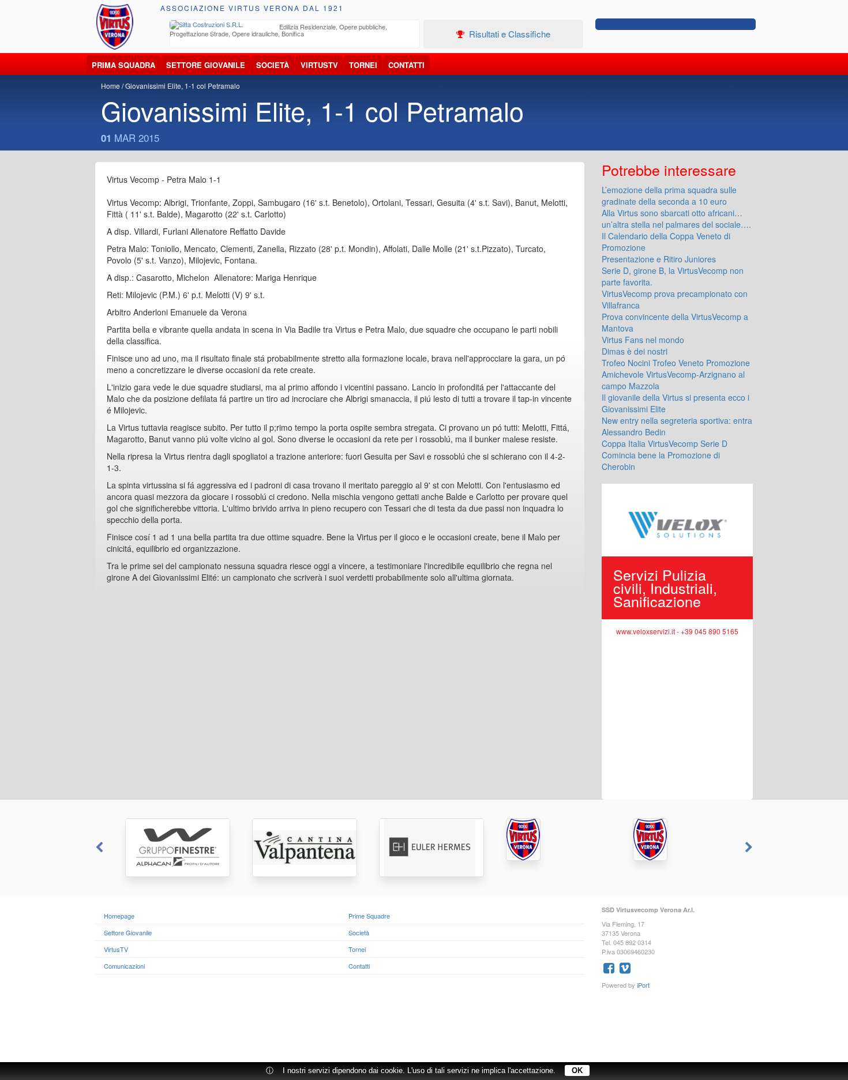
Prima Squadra (123, 64)
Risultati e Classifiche (508, 34)
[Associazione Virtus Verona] (115, 27)
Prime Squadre (369, 915)
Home (110, 86)
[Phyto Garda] (677, 839)
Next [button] (750, 847)
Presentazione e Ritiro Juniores (659, 259)
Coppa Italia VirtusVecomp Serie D (664, 443)
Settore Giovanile (205, 64)
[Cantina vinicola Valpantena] (297, 847)
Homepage (119, 915)
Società (272, 64)
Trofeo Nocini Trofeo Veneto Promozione (676, 362)
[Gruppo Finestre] (170, 847)
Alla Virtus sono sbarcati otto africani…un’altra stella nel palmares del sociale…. (676, 218)
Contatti (406, 64)
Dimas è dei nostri (634, 351)
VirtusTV (319, 64)
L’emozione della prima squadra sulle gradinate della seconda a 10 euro (669, 195)
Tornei (363, 64)
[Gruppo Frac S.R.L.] (550, 839)
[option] (295, 31)
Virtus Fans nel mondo (643, 339)
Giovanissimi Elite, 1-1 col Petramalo (182, 86)
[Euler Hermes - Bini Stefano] (424, 847)
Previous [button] (98, 847)
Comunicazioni (124, 965)
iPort (643, 984)
